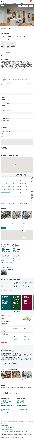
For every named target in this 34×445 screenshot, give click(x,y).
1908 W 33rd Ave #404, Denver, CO (7, 200)
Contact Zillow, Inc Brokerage (5, 425)
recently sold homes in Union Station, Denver (21, 355)
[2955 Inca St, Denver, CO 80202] (6, 374)
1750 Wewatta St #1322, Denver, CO (7, 177)
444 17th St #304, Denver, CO (6, 183)
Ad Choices (7, 431)
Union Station (10, 269)
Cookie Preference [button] (11, 431)
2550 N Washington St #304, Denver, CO (8, 189)
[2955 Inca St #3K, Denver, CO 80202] (16, 374)
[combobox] (18, 1)
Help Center (18, 437)
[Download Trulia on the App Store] (5, 427)
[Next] (32, 217)
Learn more (2, 265)
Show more (3, 342)
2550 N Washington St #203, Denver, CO (7, 186)
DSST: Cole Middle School (15, 359)
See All (3, 288)
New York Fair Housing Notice (4, 423)
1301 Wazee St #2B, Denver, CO (6, 180)
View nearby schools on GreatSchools (8, 262)
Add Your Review (17, 311)
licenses (24, 421)
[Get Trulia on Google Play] (12, 427)
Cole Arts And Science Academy (26, 358)
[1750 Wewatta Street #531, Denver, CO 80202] (27, 214)
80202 (16, 3)
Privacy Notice (4, 431)
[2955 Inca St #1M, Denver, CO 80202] (27, 374)
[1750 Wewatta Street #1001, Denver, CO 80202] (16, 214)
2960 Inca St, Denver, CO (5, 203)
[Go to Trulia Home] (2, 1)
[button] (31, 1)
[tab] (3, 228)
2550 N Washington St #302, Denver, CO (7, 192)
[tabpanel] (17, 334)
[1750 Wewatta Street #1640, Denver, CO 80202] (6, 214)
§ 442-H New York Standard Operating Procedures (6, 422)
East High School (26, 359)
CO (10, 3)
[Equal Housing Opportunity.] (10, 437)
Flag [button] (8, 307)
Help (1, 431)
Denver (13, 3)
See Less (3, 136)
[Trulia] (1, 427)
